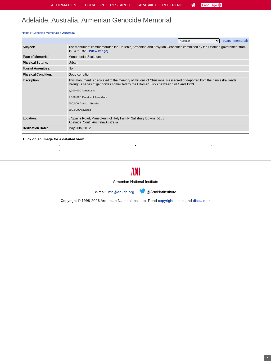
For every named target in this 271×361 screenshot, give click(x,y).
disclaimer (201, 200)
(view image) (98, 51)
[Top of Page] (267, 358)
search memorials (236, 40)
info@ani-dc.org (120, 192)
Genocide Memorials (46, 32)
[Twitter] (142, 192)
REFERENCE (173, 5)
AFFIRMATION (63, 5)
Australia (68, 32)
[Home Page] (193, 5)
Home (25, 32)
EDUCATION (93, 5)
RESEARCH (120, 5)
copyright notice (171, 200)
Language (210, 5)
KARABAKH (146, 5)
